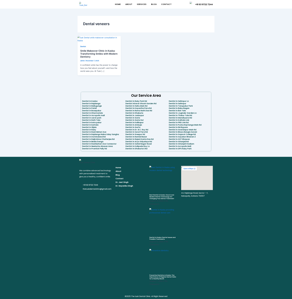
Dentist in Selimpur (177, 103)
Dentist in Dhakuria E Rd (136, 148)
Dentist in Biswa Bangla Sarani (183, 132)
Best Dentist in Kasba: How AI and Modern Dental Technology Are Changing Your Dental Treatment (161, 196)
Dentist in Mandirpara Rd (180, 117)
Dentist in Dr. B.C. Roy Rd (136, 129)
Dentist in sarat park (91, 117)
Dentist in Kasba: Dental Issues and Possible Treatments (162, 238)
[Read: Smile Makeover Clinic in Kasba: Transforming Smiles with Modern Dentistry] (99, 39)
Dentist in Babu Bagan (179, 108)
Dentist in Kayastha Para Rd (138, 108)
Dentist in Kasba (89, 101)
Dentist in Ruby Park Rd (136, 101)
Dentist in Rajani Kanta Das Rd (139, 139)
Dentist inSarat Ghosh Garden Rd (140, 103)
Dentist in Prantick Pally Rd (94, 148)
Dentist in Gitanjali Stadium (181, 144)
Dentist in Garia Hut (134, 120)
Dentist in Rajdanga (91, 103)
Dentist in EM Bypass (178, 127)
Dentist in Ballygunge (92, 106)
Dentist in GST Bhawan (179, 139)
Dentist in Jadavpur (134, 115)
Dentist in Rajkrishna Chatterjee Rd (98, 139)
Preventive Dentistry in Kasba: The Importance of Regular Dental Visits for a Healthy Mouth (162, 277)
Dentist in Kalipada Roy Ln (137, 146)
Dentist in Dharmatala (92, 113)
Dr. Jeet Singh (122, 182)
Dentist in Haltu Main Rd (136, 106)
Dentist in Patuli (89, 108)
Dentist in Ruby (89, 129)
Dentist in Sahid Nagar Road (138, 144)
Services (141, 4)
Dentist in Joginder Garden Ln (183, 113)
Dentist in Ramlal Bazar (136, 136)
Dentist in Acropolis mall (93, 115)
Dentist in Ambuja (133, 125)
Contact (166, 4)
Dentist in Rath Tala (91, 120)
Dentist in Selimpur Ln (179, 101)
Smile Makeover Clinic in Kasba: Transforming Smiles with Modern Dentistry (98, 53)
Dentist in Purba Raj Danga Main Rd (185, 125)
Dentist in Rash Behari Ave (94, 132)
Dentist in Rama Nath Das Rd (138, 110)
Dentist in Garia (132, 117)
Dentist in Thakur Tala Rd (180, 115)
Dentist (83, 46)
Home (118, 4)
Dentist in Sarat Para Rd (136, 132)
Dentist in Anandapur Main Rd (182, 129)
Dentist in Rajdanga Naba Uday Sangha (100, 134)
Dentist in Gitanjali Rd (179, 141)
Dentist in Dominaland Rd (94, 136)
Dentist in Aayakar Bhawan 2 (182, 136)
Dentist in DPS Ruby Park (180, 148)
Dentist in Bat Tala (177, 110)
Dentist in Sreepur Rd (135, 134)
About (128, 4)
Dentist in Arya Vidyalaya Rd (138, 141)
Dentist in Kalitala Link (179, 120)
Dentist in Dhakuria (134, 113)
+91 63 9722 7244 (204, 4)
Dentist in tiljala (89, 127)
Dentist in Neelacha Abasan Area (97, 146)
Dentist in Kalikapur (134, 122)
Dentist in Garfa (132, 127)
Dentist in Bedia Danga (92, 141)
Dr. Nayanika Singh (124, 186)
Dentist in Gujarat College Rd (182, 134)
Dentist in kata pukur (92, 122)
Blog (154, 4)
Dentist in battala (90, 125)
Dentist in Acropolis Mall (180, 146)
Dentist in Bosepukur (91, 110)
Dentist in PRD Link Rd (179, 122)
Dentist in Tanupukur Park (181, 106)
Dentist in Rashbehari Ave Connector (99, 144)
